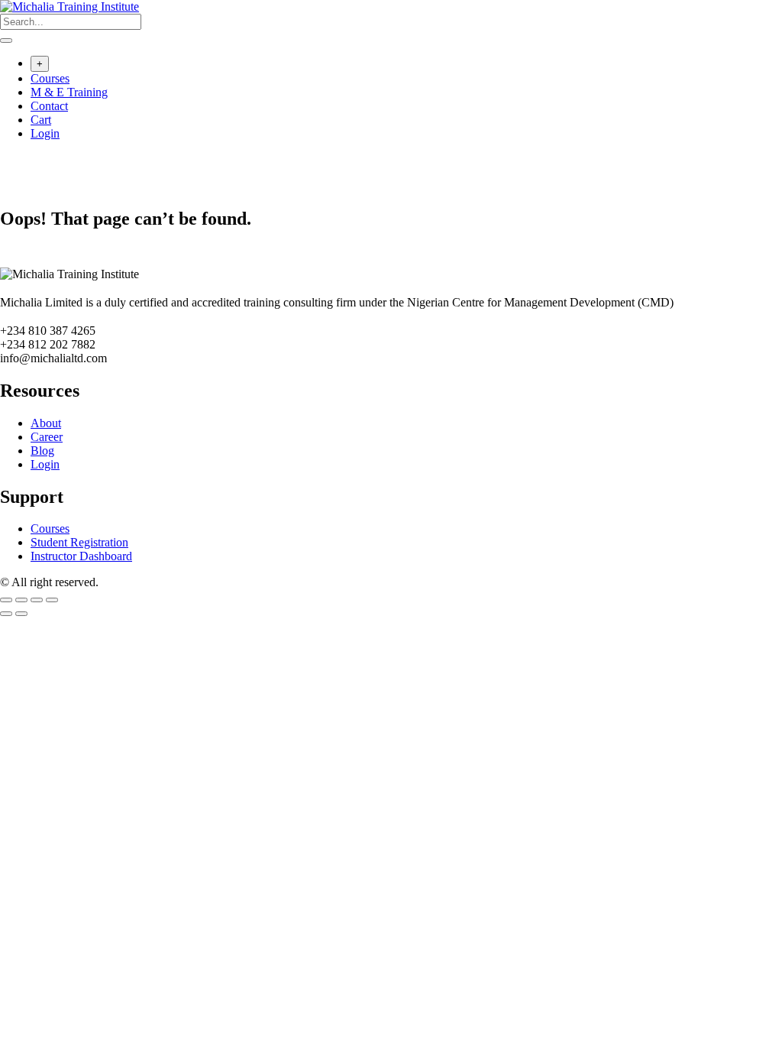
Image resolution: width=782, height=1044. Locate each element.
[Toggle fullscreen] (21, 600)
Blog (42, 450)
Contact (49, 105)
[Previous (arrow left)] (6, 613)
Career (47, 436)
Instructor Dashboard (81, 556)
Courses (50, 78)
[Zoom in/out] (6, 600)
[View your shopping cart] (8, 163)
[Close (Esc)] (52, 600)
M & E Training (69, 92)
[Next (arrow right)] (21, 613)
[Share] (37, 600)
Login (45, 133)
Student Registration (79, 542)
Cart (41, 119)
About (46, 423)
